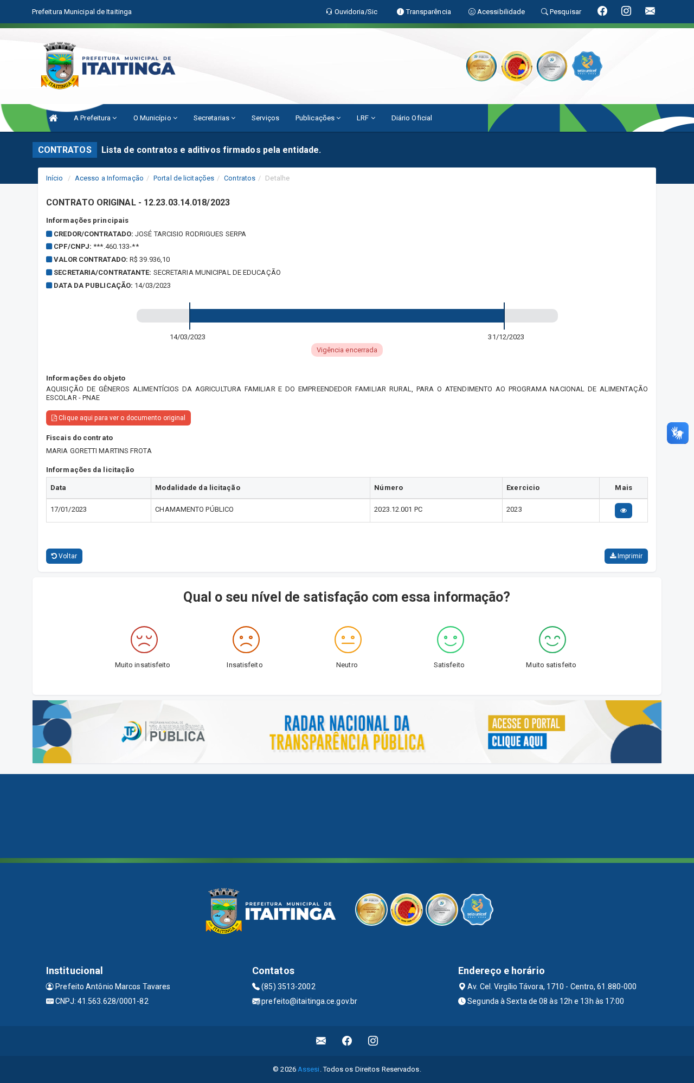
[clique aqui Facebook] (347, 1041)
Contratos (239, 178)
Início (54, 178)
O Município (153, 118)
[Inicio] (53, 118)
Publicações (315, 118)
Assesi (309, 1069)
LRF (363, 118)
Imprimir (629, 556)
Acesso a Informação (109, 178)
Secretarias (212, 118)
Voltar (67, 556)
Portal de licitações (183, 178)
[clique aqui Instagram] (373, 1041)
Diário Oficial (411, 118)
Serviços (265, 118)
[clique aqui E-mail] (321, 1041)
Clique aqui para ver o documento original (121, 418)
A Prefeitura (93, 118)
